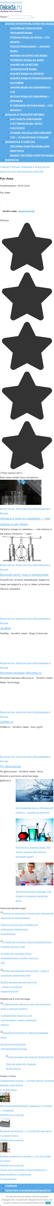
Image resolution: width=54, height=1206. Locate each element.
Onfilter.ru (6, 721)
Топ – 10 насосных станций (29, 137)
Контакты (12, 160)
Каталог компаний (22, 167)
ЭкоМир (5, 628)
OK (48, 1203)
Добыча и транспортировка (24, 114)
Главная (4, 167)
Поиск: (4, 16)
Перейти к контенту (11, 2)
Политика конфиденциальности (28, 1190)
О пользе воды (8, 1089)
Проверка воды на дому (27, 60)
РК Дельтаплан (10, 766)
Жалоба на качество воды (28, 55)
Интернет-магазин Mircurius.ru (20, 672)
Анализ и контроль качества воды (29, 23)
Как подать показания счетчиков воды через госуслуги (26, 123)
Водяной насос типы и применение (24, 574)
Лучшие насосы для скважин (30, 132)
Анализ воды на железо (27, 73)
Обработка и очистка (20, 141)
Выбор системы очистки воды (32, 155)
